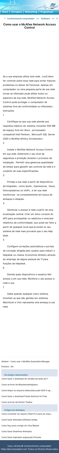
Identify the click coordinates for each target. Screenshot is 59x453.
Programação (48, 11)
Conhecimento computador (21, 18)
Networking (31, 11)
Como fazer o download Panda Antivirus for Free (24, 396)
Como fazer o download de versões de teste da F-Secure (25, 379)
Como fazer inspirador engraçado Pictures (21, 437)
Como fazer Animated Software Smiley (19, 419)
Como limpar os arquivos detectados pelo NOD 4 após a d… (27, 390)
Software (45, 18)
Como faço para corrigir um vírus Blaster (20, 425)
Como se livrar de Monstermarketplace (19, 384)
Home (5, 11)
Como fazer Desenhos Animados (16, 431)
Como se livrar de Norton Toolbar (17, 402)
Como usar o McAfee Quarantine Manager (30, 361)
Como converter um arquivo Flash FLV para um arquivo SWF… (27, 414)
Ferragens (16, 11)
